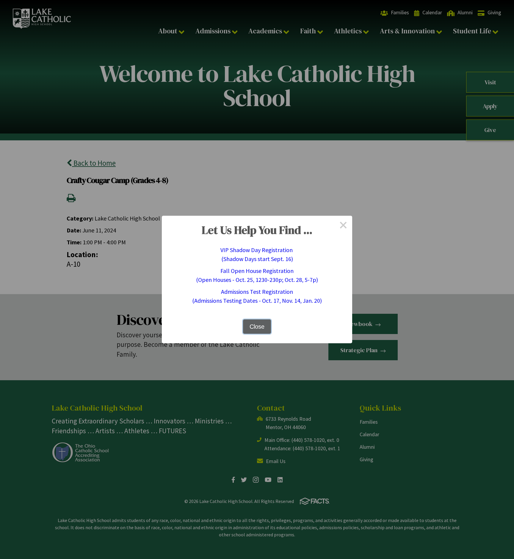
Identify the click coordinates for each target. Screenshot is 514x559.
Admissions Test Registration (257, 291)
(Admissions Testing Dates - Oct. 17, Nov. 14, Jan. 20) (257, 300)
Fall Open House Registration (257, 270)
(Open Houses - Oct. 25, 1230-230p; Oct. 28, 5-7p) (257, 279)
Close (257, 326)
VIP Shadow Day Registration (257, 250)
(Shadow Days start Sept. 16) (257, 259)
